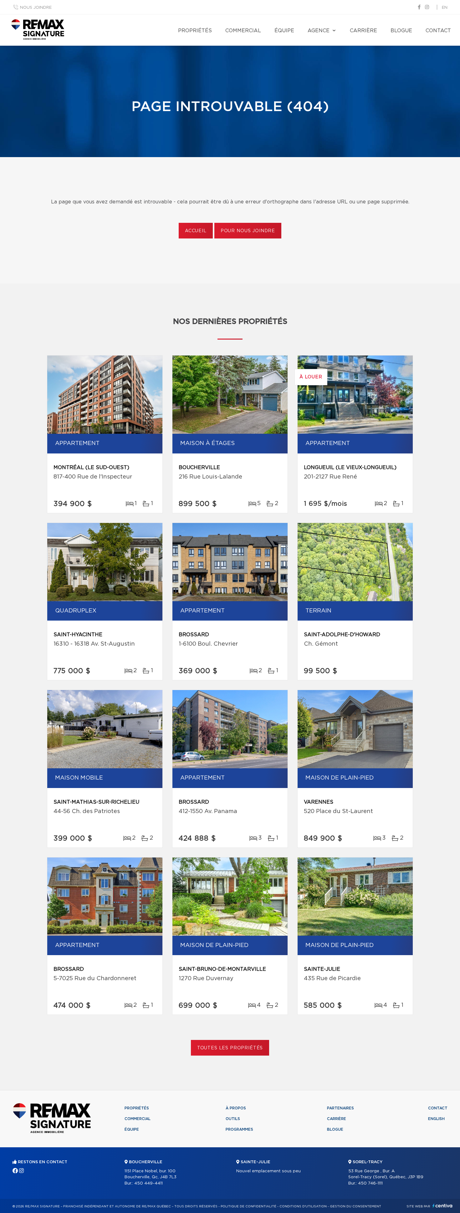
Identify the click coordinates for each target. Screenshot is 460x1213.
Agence (319, 30)
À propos (236, 1108)
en (444, 8)
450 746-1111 (370, 1183)
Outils (233, 1119)
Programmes (239, 1129)
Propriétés (195, 30)
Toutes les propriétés (230, 1048)
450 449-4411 (148, 1183)
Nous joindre (36, 8)
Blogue (401, 30)
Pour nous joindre (248, 231)
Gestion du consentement (355, 1206)
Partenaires (340, 1108)
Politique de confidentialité (248, 1206)
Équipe (284, 30)
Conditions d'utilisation (303, 1206)
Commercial (243, 30)
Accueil (196, 231)
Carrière (363, 30)
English (436, 1119)
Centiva (442, 1206)
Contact (438, 30)
